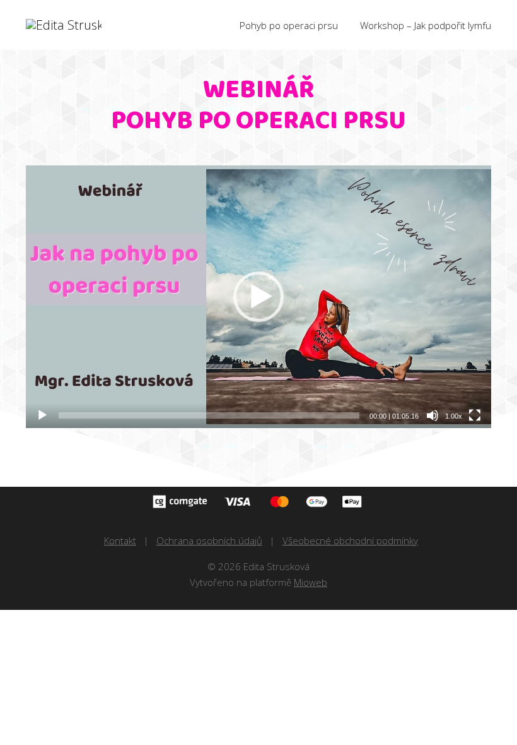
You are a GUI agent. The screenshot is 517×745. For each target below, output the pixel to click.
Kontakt (120, 540)
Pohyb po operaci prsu (289, 25)
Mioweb (310, 582)
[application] (258, 296)
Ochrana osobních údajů (209, 540)
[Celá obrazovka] (474, 415)
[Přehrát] (42, 415)
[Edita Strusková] (64, 25)
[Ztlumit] (432, 415)
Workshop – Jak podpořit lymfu (425, 25)
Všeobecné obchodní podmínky (350, 540)
